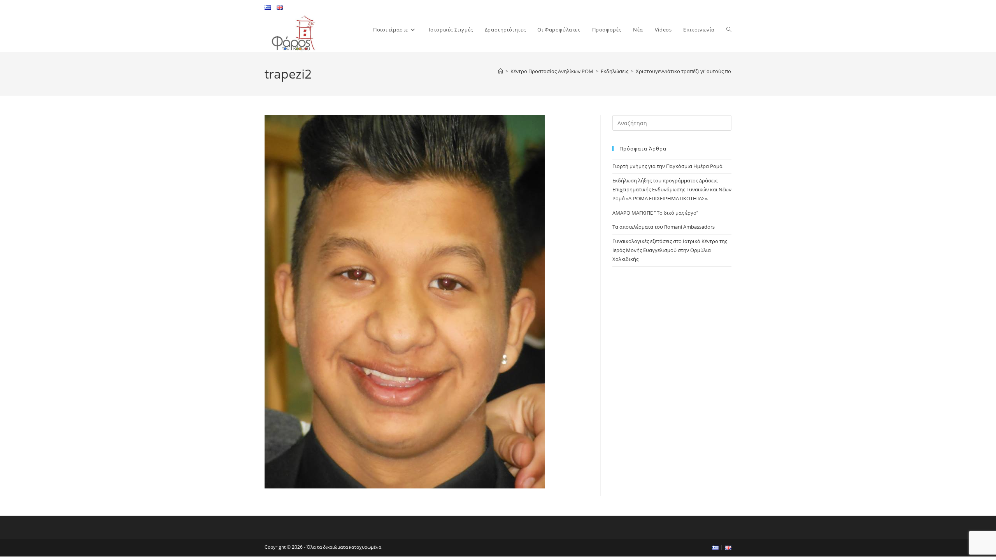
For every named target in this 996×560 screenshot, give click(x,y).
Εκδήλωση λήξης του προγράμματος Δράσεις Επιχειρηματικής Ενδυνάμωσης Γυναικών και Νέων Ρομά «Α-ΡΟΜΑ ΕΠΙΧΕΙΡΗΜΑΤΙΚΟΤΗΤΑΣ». (671, 189)
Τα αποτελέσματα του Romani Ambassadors (663, 226)
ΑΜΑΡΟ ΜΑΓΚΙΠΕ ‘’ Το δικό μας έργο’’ (655, 212)
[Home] (500, 71)
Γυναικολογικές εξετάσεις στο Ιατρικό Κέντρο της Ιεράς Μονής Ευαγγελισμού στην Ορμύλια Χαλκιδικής (669, 250)
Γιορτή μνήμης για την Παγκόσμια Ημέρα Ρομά (667, 166)
